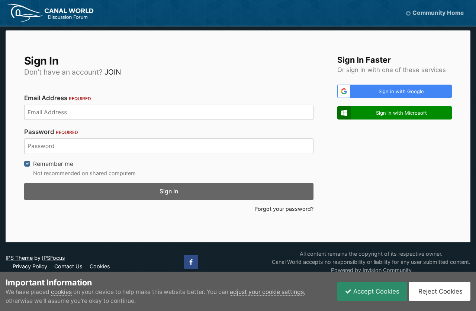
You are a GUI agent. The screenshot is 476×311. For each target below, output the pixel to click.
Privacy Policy (30, 266)
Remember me (53, 163)
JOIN (112, 72)
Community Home (438, 12)
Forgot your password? (284, 209)
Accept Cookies (375, 291)
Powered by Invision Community (371, 270)
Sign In (169, 191)
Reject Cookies (439, 291)
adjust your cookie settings (267, 291)
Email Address (57, 98)
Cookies (100, 266)
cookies (61, 291)
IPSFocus (53, 258)
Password (51, 131)
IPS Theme (19, 258)
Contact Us (68, 266)
